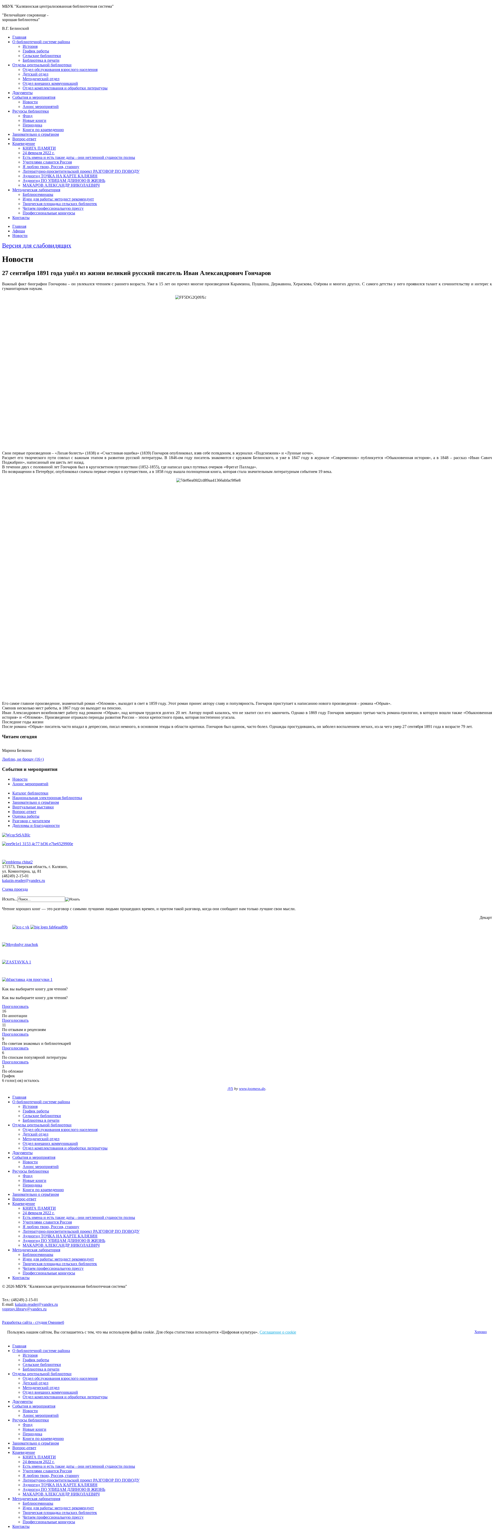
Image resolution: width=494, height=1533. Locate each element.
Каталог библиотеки (30, 793)
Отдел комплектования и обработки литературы (65, 88)
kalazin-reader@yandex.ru (23, 880)
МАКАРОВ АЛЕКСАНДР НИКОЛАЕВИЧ (61, 185)
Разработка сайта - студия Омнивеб (33, 1322)
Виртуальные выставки (33, 807)
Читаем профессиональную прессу (53, 208)
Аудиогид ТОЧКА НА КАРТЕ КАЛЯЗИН (60, 176)
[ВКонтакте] (20, 927)
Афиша (18, 231)
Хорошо (480, 1332)
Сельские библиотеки (42, 55)
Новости (30, 102)
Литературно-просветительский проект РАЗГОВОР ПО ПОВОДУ (81, 171)
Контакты (21, 217)
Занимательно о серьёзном (35, 134)
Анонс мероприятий (41, 106)
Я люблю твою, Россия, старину (51, 167)
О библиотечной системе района (41, 42)
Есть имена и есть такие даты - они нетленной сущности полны (79, 157)
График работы (36, 51)
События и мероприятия (33, 97)
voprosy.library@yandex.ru (24, 1309)
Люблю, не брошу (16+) (23, 759)
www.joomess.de (252, 1089)
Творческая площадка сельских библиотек (60, 204)
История (30, 46)
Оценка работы (25, 816)
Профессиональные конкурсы (49, 213)
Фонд (27, 116)
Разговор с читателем (31, 821)
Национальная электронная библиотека (47, 798)
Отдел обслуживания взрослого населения (60, 69)
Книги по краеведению (43, 129)
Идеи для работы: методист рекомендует (58, 199)
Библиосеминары (38, 194)
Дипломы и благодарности (36, 825)
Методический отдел (41, 79)
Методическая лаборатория (36, 190)
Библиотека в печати (41, 60)
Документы (22, 92)
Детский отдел (35, 74)
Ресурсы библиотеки (30, 111)
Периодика (32, 125)
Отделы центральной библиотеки (42, 65)
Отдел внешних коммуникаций (50, 83)
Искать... (9, 899)
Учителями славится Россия (47, 162)
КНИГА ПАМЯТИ (39, 148)
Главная (19, 37)
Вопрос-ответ (24, 139)
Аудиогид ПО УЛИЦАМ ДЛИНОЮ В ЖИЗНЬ (64, 180)
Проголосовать (15, 1006)
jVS (230, 1089)
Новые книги (34, 120)
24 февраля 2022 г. (39, 153)
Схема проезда (15, 889)
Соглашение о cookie (278, 1332)
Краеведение (23, 143)
